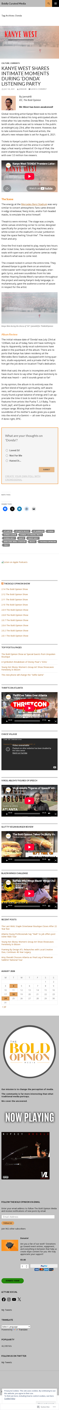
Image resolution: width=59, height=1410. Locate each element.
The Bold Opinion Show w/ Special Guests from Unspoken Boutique (28, 655)
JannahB (22, 89)
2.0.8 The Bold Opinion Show (14, 615)
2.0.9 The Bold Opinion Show (14, 609)
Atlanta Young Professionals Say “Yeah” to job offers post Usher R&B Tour (28, 935)
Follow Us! (8, 1223)
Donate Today (12, 1280)
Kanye (21, 538)
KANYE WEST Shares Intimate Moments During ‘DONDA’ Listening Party (25, 76)
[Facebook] (3, 1299)
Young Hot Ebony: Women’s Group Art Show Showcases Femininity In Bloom (27, 943)
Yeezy (6, 545)
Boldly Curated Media (13, 3)
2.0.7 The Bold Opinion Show (14, 620)
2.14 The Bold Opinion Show (14, 589)
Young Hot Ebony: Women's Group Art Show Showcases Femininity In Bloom (27, 668)
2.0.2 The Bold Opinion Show (14, 630)
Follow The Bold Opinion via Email (20, 1202)
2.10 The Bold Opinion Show (14, 604)
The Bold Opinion (48, 541)
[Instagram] (9, 1299)
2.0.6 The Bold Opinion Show (14, 625)
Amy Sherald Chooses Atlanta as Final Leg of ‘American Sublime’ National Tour (27, 958)
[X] (19, 1299)
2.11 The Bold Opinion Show (14, 599)
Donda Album (10, 535)
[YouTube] (14, 1299)
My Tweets (6, 1310)
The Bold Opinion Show (17, 583)
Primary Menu (55, 3)
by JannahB (38, 531)
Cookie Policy (9, 1398)
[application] (29, 708)
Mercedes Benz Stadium (34, 204)
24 (5, 998)
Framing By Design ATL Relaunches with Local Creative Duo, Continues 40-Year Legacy (27, 950)
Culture (5, 63)
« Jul (4, 1006)
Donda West (9, 538)
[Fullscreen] (54, 720)
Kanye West (33, 538)
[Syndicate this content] (2, 583)
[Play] (6, 720)
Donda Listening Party (31, 535)
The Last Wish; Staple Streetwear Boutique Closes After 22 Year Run (29, 927)
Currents (15, 63)
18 (13, 994)
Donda (51, 531)
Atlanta (7, 531)
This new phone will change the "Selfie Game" (22, 674)
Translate (23, 1329)
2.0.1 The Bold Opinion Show (14, 635)
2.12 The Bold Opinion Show (14, 594)
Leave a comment (39, 89)
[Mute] (50, 720)
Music (33, 541)
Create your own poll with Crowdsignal (22, 478)
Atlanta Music (22, 531)
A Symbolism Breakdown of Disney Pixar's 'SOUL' (24, 662)
